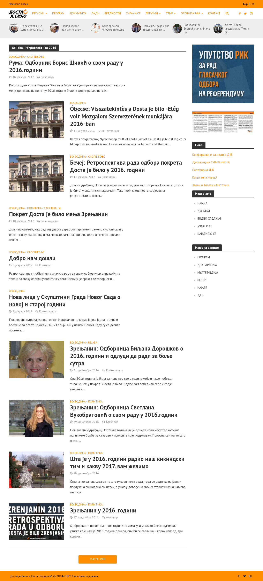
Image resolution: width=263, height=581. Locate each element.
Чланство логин (18, 4)
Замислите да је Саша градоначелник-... (156, 27)
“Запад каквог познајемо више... (72, 27)
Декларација (207, 265)
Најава (202, 203)
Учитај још (97, 559)
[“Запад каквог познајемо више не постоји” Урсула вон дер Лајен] (54, 28)
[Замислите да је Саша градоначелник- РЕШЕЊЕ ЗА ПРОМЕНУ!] (136, 28)
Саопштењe (35, 56)
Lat (252, 4)
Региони (38, 13)
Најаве (202, 288)
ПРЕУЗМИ (152, 13)
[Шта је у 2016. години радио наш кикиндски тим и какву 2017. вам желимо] (36, 469)
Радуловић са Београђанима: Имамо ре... (197, 28)
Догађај (203, 211)
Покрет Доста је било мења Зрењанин (58, 214)
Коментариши (110, 131)
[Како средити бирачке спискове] (95, 28)
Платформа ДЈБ (203, 170)
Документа (78, 13)
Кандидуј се (206, 234)
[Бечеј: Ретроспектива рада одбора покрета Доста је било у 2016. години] (36, 173)
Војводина (17, 56)
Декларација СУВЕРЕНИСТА (211, 162)
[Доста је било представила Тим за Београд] (217, 28)
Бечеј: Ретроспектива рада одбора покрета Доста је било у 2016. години (126, 166)
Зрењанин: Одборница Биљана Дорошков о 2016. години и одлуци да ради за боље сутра (126, 356)
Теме (169, 13)
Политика (34, 208)
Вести (201, 280)
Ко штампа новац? (204, 177)
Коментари (47, 77)
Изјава (92, 342)
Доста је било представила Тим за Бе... (237, 28)
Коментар (45, 265)
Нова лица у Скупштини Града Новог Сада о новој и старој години (64, 300)
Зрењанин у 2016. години (103, 510)
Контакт (214, 13)
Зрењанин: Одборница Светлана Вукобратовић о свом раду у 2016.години (124, 411)
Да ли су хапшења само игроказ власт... (33, 27)
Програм (58, 13)
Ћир (245, 4)
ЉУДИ (95, 13)
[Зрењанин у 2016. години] (36, 521)
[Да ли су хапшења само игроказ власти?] (13, 28)
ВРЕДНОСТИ (113, 13)
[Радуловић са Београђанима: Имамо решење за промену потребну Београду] (176, 28)
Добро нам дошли (32, 258)
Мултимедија (207, 272)
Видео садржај (209, 218)
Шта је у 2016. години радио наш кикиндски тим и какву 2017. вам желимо (127, 462)
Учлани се (133, 13)
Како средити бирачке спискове (113, 27)
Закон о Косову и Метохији (210, 185)
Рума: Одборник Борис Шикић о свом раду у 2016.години (66, 66)
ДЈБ (200, 295)
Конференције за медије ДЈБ (212, 155)
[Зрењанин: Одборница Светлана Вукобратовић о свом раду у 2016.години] (36, 418)
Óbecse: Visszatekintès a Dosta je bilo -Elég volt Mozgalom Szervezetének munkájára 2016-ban (124, 116)
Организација (190, 13)
